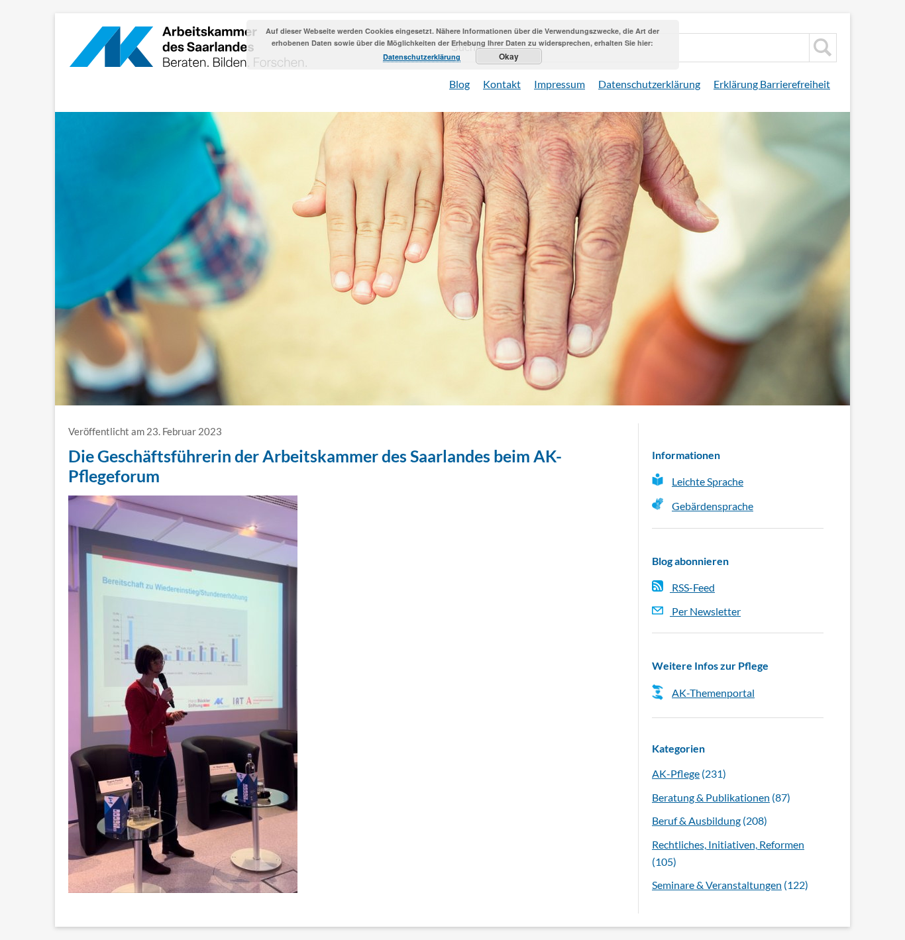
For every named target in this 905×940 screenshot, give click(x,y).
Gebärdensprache (712, 505)
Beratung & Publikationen (711, 797)
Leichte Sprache (707, 481)
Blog (459, 84)
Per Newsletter (705, 611)
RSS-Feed (692, 587)
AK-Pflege (676, 773)
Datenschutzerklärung (649, 84)
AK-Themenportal (713, 692)
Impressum (559, 84)
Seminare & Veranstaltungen (717, 884)
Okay (509, 56)
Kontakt (502, 84)
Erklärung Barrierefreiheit (772, 84)
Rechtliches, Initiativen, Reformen (728, 844)
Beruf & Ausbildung (696, 820)
